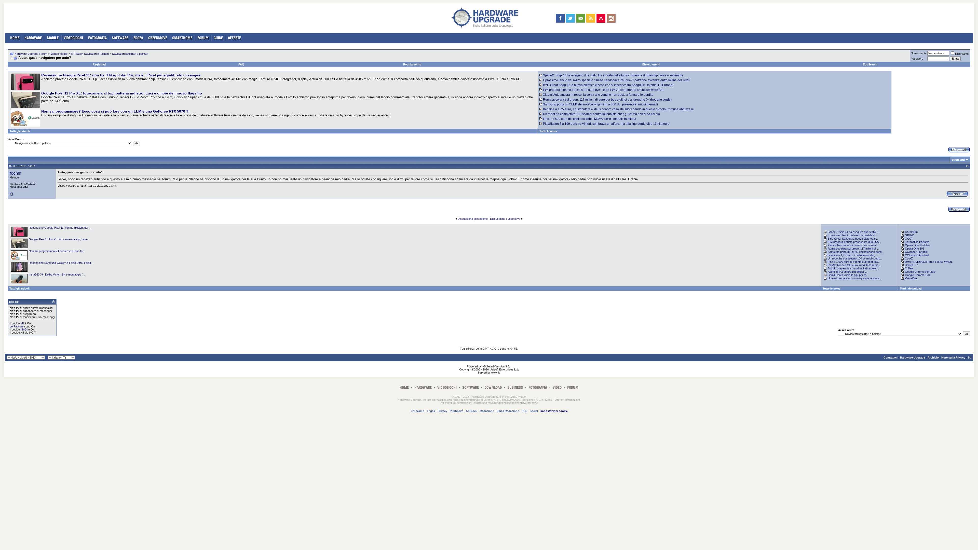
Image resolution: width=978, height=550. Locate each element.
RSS (524, 411)
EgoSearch (870, 64)
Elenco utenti (651, 64)
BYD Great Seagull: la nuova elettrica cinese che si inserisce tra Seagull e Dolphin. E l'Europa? (608, 85)
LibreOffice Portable (917, 241)
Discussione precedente (473, 218)
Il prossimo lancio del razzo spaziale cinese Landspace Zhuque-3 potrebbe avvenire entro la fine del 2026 (616, 80)
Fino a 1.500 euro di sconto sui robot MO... (854, 261)
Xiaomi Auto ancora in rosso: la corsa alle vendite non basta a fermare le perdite (598, 95)
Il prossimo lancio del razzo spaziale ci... (852, 235)
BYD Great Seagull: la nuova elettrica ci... (853, 238)
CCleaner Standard (917, 255)
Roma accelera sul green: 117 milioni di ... (853, 248)
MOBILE (53, 37)
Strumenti (958, 159)
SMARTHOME (182, 37)
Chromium (911, 231)
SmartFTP (911, 265)
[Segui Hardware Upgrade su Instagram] (611, 18)
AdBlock (471, 411)
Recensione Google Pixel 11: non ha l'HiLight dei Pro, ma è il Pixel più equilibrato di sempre (120, 75)
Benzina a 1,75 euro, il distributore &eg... (852, 255)
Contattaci (891, 357)
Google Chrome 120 (917, 275)
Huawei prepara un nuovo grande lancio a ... (855, 278)
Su (969, 357)
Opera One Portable (917, 245)
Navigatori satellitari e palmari (130, 53)
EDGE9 (138, 37)
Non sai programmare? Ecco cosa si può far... (57, 251)
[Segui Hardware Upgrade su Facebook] (560, 18)
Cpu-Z (909, 258)
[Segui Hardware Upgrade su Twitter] (570, 18)
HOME (14, 37)
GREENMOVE (157, 37)
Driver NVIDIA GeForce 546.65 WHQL (929, 261)
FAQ (241, 64)
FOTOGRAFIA (97, 37)
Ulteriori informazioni (567, 399)
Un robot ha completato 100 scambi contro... (855, 258)
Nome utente (919, 53)
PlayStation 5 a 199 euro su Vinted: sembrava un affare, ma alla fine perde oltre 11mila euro (606, 124)
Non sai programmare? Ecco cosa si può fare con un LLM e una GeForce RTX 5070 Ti (115, 111)
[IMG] (24, 329)
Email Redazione (508, 411)
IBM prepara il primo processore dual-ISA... (854, 241)
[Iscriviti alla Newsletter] (580, 18)
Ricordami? (962, 53)
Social (534, 411)
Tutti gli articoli (20, 131)
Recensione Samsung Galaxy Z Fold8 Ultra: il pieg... (61, 262)
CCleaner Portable (916, 251)
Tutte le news (548, 131)
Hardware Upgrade (912, 357)
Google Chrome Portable (920, 271)
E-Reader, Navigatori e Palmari (90, 53)
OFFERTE (234, 37)
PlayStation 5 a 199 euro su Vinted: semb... (854, 265)
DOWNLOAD (493, 387)
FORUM (203, 37)
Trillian (909, 268)
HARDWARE (33, 37)
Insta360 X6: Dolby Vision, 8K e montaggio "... (57, 274)
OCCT (909, 238)
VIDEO (557, 387)
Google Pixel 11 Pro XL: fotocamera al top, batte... (59, 239)
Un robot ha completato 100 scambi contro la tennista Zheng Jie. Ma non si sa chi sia (601, 114)
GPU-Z (909, 235)
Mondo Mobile (58, 53)
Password (917, 58)
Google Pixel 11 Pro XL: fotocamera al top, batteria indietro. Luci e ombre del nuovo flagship (121, 93)
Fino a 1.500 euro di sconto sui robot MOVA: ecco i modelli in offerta (589, 119)
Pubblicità (456, 411)
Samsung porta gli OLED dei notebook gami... (856, 251)
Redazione (487, 411)
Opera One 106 (914, 248)
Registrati (99, 64)
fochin (15, 173)
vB (22, 323)
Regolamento (412, 64)
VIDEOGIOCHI (73, 37)
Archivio (933, 357)
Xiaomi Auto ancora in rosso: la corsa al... (853, 245)
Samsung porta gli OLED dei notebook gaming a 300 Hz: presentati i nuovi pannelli (600, 104)
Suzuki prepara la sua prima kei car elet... (853, 268)
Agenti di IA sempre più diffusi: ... (847, 271)
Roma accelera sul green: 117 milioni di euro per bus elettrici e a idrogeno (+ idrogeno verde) (607, 99)
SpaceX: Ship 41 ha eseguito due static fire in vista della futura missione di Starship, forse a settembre (613, 75)
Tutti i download (911, 288)
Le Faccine (16, 326)
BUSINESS (515, 387)
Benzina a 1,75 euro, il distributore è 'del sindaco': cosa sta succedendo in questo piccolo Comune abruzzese (618, 109)
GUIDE (218, 37)
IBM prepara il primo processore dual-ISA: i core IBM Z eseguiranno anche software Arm (603, 90)
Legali (431, 411)
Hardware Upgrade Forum (31, 53)
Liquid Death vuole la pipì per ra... (848, 275)
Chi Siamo (417, 411)
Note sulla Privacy (953, 357)
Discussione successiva (505, 218)
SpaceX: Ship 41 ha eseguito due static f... (854, 231)
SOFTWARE (120, 37)
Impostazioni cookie (554, 411)
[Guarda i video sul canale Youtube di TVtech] (600, 18)
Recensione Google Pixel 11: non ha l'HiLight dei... (59, 227)
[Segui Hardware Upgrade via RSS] (590, 18)
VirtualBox (911, 278)
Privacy (442, 411)
